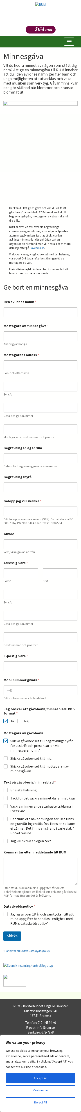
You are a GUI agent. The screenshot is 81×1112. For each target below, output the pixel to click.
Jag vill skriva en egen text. (31, 841)
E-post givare (16, 656)
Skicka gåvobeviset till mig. (31, 758)
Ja (12, 721)
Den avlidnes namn (20, 302)
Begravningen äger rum (23, 448)
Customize (40, 1090)
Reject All (40, 1102)
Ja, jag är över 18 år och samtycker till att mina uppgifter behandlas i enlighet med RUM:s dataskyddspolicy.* (42, 919)
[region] (40, 1073)
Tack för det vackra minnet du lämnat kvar (42, 798)
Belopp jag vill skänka (23, 501)
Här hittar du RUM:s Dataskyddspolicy (27, 951)
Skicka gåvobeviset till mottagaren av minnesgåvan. (39, 768)
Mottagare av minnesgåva (26, 326)
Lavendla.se (37, 248)
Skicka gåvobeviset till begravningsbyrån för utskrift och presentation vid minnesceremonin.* (41, 745)
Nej (26, 721)
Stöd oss (43, 29)
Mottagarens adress (21, 355)
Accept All (40, 1078)
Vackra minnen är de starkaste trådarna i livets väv (41, 808)
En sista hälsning (23, 790)
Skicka (12, 935)
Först (7, 581)
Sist (45, 581)
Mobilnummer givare (22, 680)
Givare (9, 534)
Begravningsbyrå (18, 477)
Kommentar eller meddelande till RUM (35, 852)
